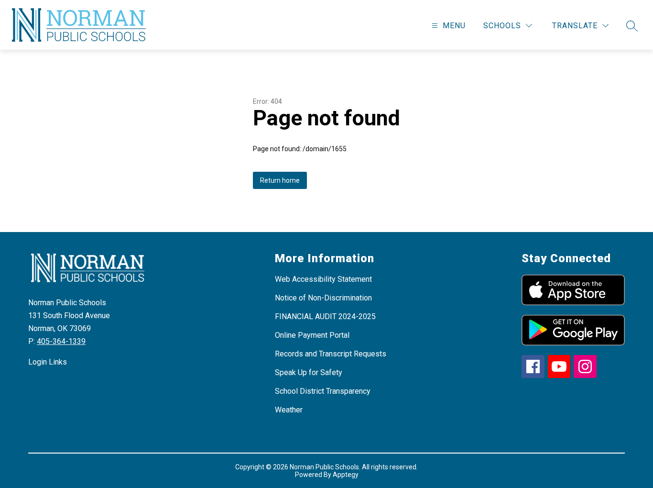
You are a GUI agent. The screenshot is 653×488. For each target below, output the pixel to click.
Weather (289, 409)
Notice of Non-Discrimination (323, 297)
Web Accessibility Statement (323, 279)
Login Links (47, 361)
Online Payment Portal (312, 335)
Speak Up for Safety (308, 372)
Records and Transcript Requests (330, 353)
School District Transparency (322, 391)
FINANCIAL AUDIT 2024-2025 (325, 316)
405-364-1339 (61, 341)
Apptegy (346, 474)
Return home (280, 180)
